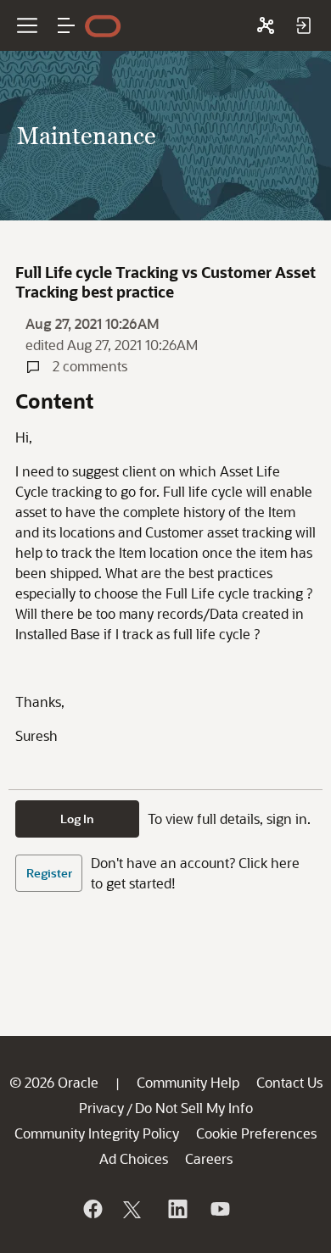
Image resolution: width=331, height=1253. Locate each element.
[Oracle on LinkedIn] (177, 1209)
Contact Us (289, 1082)
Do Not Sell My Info (194, 1108)
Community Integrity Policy (96, 1133)
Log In (77, 818)
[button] (66, 25)
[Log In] (303, 25)
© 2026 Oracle (53, 1082)
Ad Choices (133, 1158)
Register (49, 873)
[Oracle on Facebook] (92, 1209)
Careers (209, 1158)
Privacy (101, 1108)
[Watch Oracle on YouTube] (219, 1209)
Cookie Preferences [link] (256, 1133)
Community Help (188, 1082)
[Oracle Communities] (265, 25)
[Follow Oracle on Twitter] (134, 1209)
